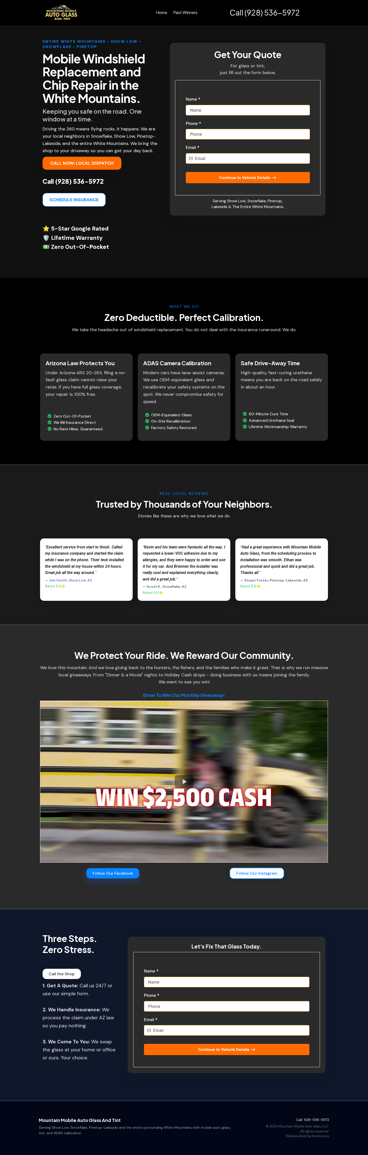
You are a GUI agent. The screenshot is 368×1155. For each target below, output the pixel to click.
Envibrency (320, 1136)
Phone (193, 123)
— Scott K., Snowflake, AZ (165, 586)
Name (193, 99)
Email (192, 147)
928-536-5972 (316, 1119)
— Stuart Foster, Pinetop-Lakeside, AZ (274, 580)
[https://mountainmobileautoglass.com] (61, 13)
